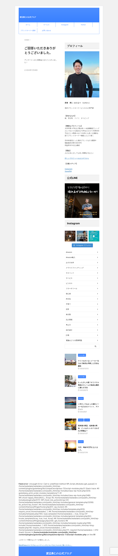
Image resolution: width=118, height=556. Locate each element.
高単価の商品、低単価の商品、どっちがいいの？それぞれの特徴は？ (88, 428)
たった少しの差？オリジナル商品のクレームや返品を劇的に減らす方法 (88, 384)
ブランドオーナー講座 (28, 30)
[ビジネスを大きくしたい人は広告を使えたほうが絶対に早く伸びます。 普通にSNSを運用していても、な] (94, 236)
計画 (67, 335)
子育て (68, 304)
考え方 (68, 325)
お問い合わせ (46, 30)
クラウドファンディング (75, 268)
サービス (46, 25)
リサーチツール (71, 288)
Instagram (64, 25)
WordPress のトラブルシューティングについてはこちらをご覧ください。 (45, 545)
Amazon (69, 252)
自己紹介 (69, 330)
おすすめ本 (70, 262)
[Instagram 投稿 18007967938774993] (70, 236)
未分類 (68, 314)
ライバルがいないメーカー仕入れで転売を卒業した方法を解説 (88, 363)
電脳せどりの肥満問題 (74, 340)
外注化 (68, 299)
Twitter (83, 25)
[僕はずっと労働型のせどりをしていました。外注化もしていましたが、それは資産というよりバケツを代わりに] (82, 236)
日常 (67, 309)
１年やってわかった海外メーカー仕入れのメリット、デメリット (88, 406)
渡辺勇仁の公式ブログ (28, 17)
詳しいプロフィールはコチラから (77, 158)
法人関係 (69, 320)
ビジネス (69, 283)
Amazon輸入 (70, 257)
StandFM (68, 171)
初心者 (68, 294)
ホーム (28, 25)
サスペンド (70, 273)
